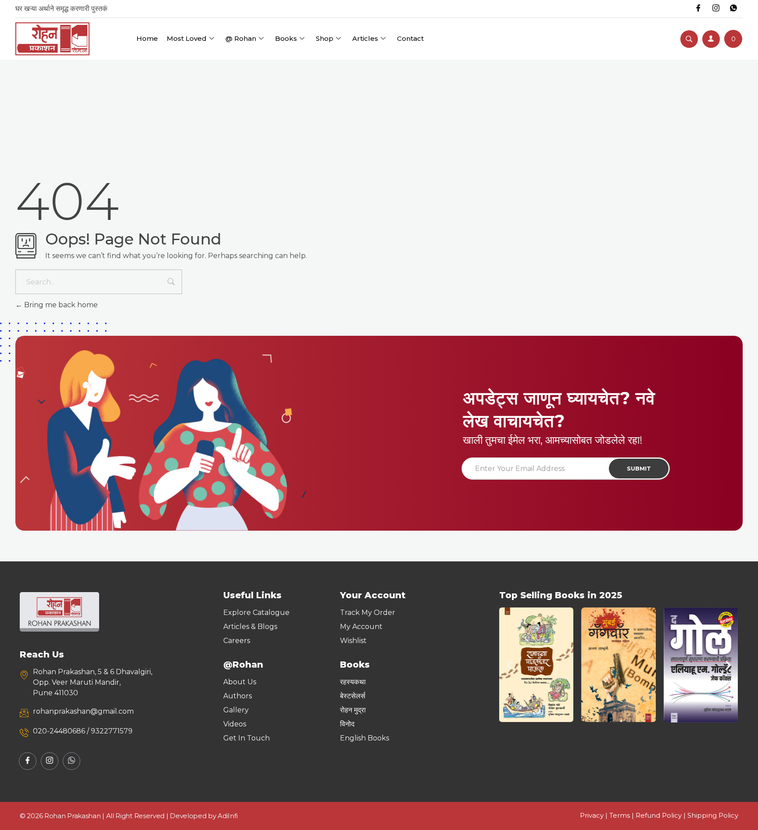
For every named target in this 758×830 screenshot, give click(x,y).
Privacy (592, 815)
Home (147, 38)
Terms (619, 815)
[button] (509, 664)
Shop (324, 38)
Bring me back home (60, 305)
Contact (410, 38)
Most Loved (187, 38)
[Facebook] (698, 8)
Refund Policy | (661, 815)
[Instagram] (715, 8)
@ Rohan (240, 38)
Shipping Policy (712, 815)
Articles (365, 38)
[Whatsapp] (733, 8)
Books (286, 38)
